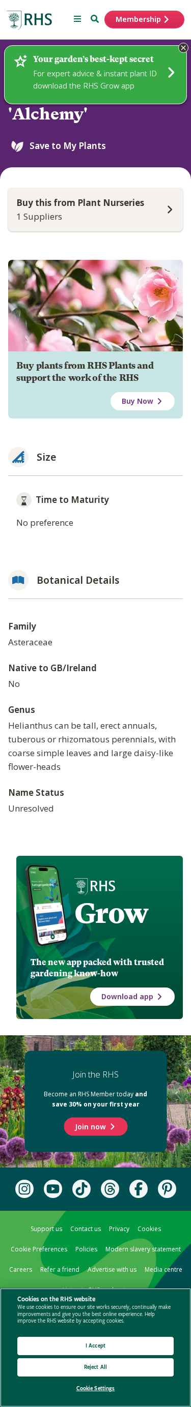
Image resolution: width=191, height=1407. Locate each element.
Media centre (163, 1269)
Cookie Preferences (39, 1249)
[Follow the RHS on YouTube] (53, 1189)
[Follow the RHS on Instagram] (24, 1189)
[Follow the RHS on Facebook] (138, 1189)
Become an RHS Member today (95, 1099)
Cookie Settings (95, 1388)
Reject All (95, 1367)
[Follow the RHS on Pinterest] (167, 1189)
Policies (86, 1249)
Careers (20, 1269)
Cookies (149, 1228)
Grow (111, 913)
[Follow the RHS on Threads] (110, 1189)
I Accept (95, 1345)
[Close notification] (183, 48)
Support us (46, 1228)
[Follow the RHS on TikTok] (81, 1189)
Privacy (119, 1228)
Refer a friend (59, 1269)
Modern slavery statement (143, 1249)
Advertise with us (112, 1269)
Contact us (85, 1228)
